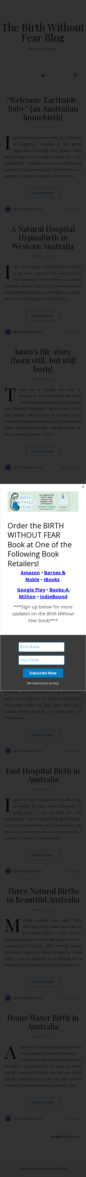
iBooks (52, 579)
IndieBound (53, 596)
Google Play (31, 590)
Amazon (30, 572)
